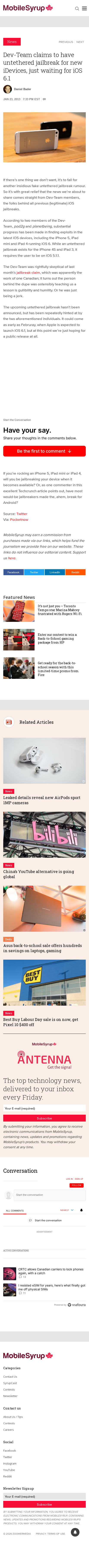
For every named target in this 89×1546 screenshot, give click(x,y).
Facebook (13, 572)
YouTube (9, 1470)
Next (80, 42)
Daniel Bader (22, 89)
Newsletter (10, 1396)
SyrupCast (10, 1383)
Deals (8, 939)
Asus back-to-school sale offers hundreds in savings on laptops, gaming (42, 948)
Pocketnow (19, 519)
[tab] (14, 1210)
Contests (9, 1389)
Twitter (21, 513)
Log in (69, 1179)
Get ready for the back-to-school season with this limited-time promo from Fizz (58, 669)
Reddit (75, 572)
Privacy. (41, 1533)
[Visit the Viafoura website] (76, 1305)
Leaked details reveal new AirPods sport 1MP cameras (41, 800)
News (12, 41)
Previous (66, 42)
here (11, 557)
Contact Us (10, 1376)
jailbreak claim (28, 272)
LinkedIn (55, 572)
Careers (8, 1430)
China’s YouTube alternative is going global (38, 874)
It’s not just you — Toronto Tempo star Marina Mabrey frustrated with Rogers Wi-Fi (60, 610)
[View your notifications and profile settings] (81, 1210)
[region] (44, 1238)
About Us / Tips (13, 1417)
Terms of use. (56, 1533)
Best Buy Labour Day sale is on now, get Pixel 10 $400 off (40, 1022)
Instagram (9, 1463)
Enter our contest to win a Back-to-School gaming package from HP (57, 638)
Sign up (79, 1179)
